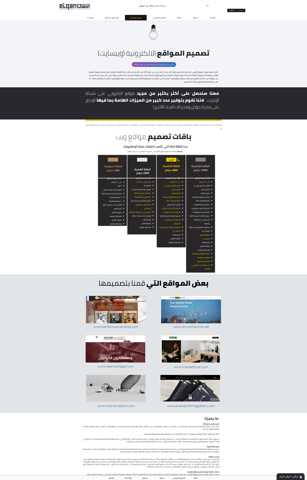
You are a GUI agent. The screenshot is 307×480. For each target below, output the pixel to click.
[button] (207, 5)
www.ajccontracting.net (191, 327)
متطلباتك (186, 125)
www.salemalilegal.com (115, 366)
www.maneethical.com (191, 367)
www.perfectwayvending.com (116, 327)
